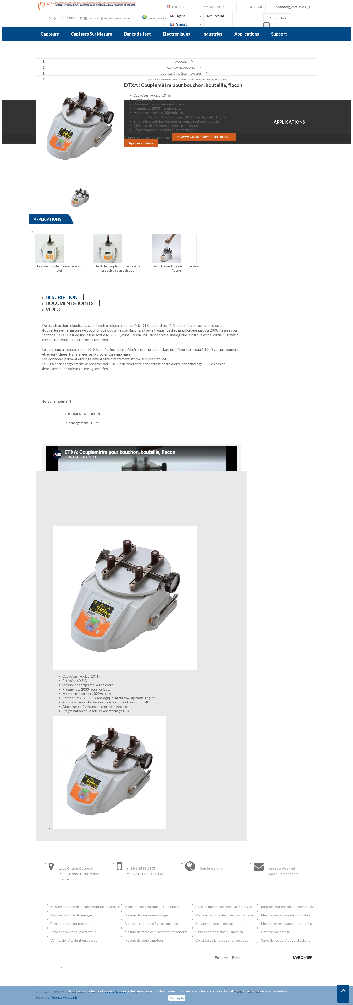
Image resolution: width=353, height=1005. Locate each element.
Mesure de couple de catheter (218, 923)
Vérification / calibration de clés (73, 940)
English (180, 16)
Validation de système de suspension (152, 907)
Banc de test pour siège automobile (151, 923)
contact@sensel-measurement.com (114, 18)
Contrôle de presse (275, 932)
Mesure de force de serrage (71, 915)
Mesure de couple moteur (144, 940)
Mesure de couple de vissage (147, 915)
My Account (215, 16)
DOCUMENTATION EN (82, 414)
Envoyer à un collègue (204, 137)
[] (266, 24)
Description (62, 297)
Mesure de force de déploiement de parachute (85, 907)
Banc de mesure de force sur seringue (223, 907)
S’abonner (303, 958)
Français (181, 24)
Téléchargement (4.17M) (82, 423)
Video (53, 309)
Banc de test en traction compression (289, 907)
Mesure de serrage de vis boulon (285, 915)
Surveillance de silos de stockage (285, 940)
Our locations (211, 868)
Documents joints (70, 303)
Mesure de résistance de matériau (286, 923)
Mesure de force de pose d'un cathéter (224, 915)
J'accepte (177, 998)
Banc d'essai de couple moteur (73, 932)
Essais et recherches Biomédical (219, 932)
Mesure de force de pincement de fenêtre (156, 932)
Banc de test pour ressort (69, 923)
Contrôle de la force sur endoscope (222, 940)
